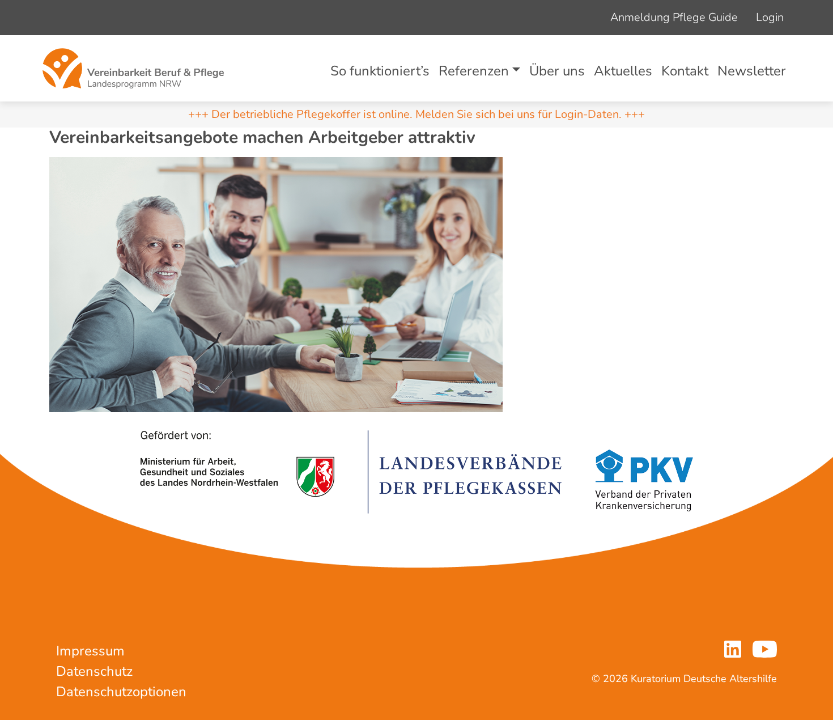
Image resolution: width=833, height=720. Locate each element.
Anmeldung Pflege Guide (674, 17)
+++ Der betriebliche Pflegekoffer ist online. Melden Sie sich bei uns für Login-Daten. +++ (416, 114)
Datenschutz (94, 671)
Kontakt (684, 71)
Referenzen (474, 71)
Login (770, 17)
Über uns (557, 71)
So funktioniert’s (380, 71)
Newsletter (751, 71)
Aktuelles (623, 71)
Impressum (90, 651)
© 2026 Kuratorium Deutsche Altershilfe (684, 678)
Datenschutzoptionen (121, 692)
